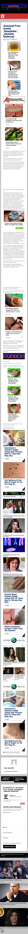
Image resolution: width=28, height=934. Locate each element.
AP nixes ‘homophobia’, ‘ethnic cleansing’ (12, 288)
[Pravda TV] (14, 6)
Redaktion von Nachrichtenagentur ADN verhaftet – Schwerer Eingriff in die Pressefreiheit (13, 366)
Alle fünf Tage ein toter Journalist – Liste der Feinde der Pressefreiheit (12, 424)
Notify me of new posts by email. (12, 843)
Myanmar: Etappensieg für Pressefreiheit (12, 363)
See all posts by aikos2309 (10, 771)
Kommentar (7, 812)
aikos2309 (15, 39)
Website (6, 837)
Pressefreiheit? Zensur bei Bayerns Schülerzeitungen (8, 428)
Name (6, 827)
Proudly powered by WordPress (8, 854)
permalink (17, 752)
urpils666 (11, 795)
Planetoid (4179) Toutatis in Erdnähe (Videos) (19, 779)
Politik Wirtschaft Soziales (9, 752)
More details (19, 228)
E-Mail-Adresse (8, 832)
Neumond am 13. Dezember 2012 (6, 778)
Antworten (22, 803)
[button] (2, 931)
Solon (21, 854)
